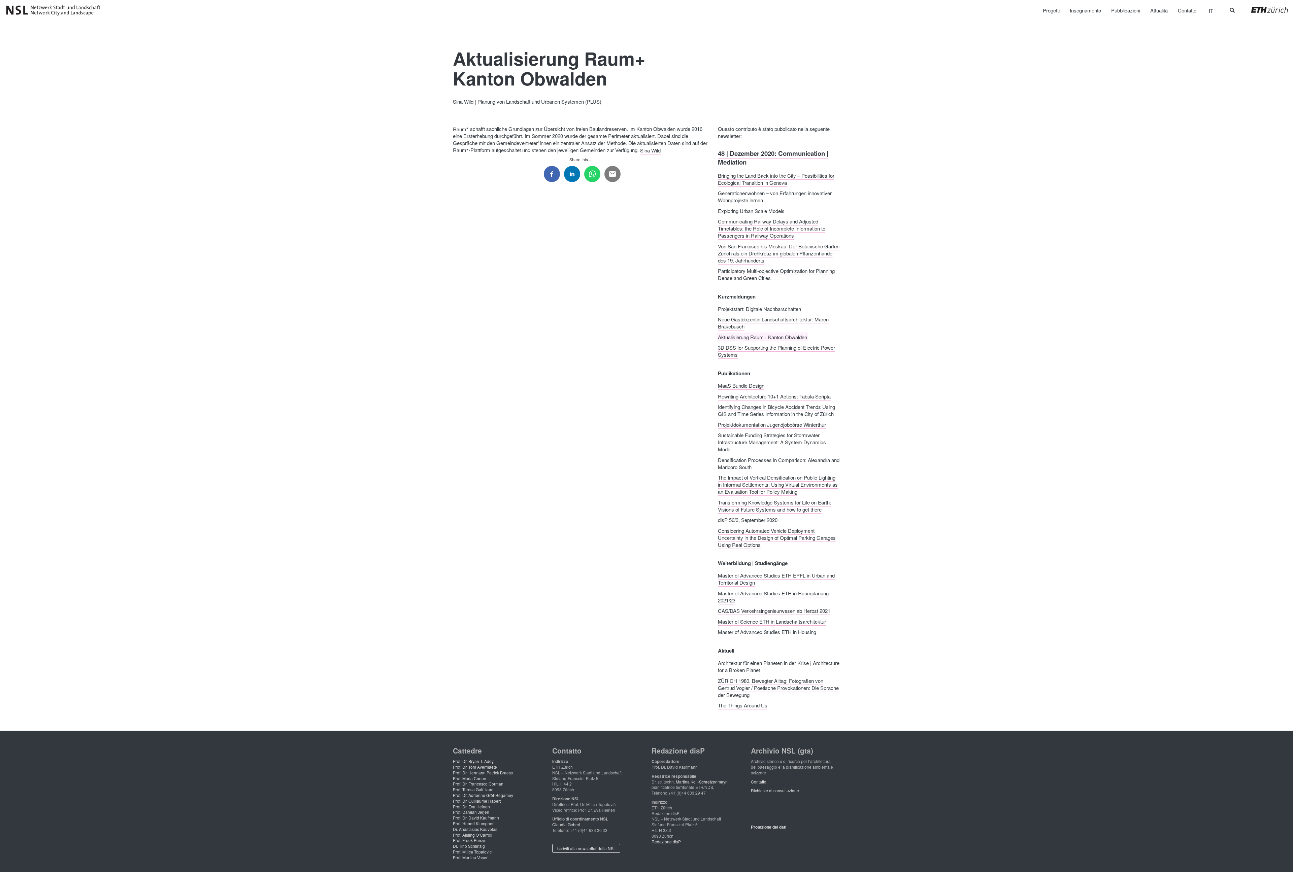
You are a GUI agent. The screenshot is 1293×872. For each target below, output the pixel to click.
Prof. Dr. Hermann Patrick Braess (483, 772)
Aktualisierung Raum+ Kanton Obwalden (762, 336)
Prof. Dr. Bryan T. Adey (473, 761)
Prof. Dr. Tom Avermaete (475, 767)
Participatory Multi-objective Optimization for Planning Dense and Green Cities (776, 274)
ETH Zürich (1264, 10)
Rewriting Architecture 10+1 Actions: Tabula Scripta (774, 395)
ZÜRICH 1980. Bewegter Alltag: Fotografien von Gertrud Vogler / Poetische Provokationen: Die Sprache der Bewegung (778, 687)
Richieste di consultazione (775, 790)
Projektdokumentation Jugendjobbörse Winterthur (772, 424)
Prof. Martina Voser (470, 857)
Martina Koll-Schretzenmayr (701, 781)
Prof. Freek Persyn (470, 840)
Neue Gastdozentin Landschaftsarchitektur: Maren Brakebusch (773, 323)
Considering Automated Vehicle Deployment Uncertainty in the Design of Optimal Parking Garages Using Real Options (777, 537)
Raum (459, 128)
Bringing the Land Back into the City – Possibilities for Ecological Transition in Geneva (776, 179)
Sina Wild (650, 149)
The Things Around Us (742, 705)
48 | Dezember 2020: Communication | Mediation (773, 157)
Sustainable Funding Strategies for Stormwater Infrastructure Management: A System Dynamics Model (772, 442)
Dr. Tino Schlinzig (469, 846)
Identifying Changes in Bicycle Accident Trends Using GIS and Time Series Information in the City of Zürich (776, 410)
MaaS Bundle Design (741, 385)
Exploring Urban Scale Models (751, 210)
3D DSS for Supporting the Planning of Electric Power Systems (776, 351)
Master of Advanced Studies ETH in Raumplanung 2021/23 (773, 596)
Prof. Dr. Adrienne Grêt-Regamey (483, 795)
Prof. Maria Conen (469, 778)
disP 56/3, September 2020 (747, 519)
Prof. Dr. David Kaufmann (476, 818)
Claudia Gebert (566, 824)
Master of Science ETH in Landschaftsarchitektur (772, 621)
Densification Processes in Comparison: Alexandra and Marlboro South (778, 463)
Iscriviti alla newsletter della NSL (586, 848)
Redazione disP (666, 841)
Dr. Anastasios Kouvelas (475, 829)
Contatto (758, 781)
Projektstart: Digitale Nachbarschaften (759, 308)
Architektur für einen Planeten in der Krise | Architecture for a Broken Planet (778, 666)
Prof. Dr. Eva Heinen (471, 806)
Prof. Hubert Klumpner (473, 823)
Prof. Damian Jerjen (471, 812)
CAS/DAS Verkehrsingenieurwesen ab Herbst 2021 (774, 610)
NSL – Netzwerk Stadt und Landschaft (55, 10)
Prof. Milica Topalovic (472, 851)
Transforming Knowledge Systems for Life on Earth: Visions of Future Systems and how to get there (774, 505)
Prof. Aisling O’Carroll (472, 835)
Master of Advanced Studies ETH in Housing (767, 631)
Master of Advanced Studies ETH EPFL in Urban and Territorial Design (776, 579)
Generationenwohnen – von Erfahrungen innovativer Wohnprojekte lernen (775, 196)
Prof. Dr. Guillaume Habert (477, 801)
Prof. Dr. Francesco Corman (478, 784)
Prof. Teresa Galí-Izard (473, 789)
